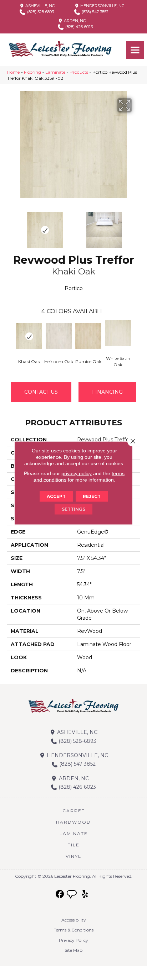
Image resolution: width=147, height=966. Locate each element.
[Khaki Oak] (29, 336)
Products (79, 72)
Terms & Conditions (73, 930)
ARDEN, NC (74, 20)
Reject (92, 496)
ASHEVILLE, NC (39, 5)
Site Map (73, 950)
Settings (73, 509)
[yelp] (85, 894)
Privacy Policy (73, 940)
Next (136, 226)
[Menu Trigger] (135, 50)
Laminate (55, 72)
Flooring (32, 72)
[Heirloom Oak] (59, 336)
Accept (56, 496)
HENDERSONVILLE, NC (101, 5)
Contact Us (41, 392)
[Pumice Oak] (88, 336)
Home (13, 72)
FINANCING (107, 392)
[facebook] (60, 894)
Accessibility (73, 920)
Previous (10, 226)
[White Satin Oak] (118, 333)
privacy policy (76, 473)
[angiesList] (72, 895)
